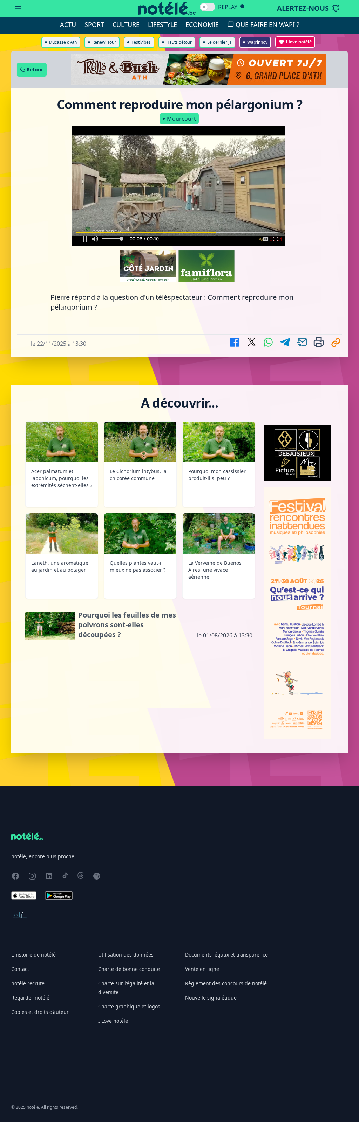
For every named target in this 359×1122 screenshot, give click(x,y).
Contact (20, 969)
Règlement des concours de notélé (226, 983)
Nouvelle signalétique (211, 997)
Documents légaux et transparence (226, 954)
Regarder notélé (30, 997)
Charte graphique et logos (129, 1006)
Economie (202, 24)
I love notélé (299, 42)
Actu (68, 24)
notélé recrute (28, 983)
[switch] (207, 7)
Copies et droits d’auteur (40, 1012)
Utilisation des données (126, 954)
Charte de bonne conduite (129, 969)
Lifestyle (162, 24)
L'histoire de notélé (33, 954)
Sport (94, 24)
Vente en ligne (202, 969)
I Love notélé (113, 1020)
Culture (126, 24)
